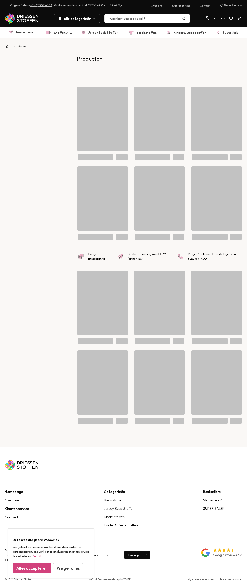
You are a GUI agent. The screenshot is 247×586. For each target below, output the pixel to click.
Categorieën (114, 491)
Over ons (156, 5)
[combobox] (147, 18)
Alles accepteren (32, 568)
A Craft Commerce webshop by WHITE (110, 579)
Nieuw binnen (25, 32)
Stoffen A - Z (212, 500)
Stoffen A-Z (63, 33)
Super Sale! (231, 32)
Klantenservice (181, 5)
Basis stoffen (113, 500)
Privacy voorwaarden (231, 579)
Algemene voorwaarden (201, 579)
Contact (205, 5)
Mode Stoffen (114, 517)
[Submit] (185, 18)
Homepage (14, 491)
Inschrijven (135, 555)
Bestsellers (212, 491)
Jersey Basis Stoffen (103, 32)
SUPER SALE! (213, 508)
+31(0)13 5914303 (41, 5)
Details (37, 556)
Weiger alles (68, 568)
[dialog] (51, 553)
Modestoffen (147, 33)
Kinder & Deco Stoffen (190, 33)
